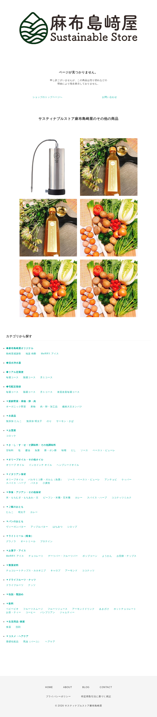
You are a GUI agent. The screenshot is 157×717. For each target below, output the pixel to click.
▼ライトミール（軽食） (20, 536)
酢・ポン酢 (50, 450)
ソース (84, 450)
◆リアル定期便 (15, 372)
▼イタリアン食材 (16, 474)
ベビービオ (12, 609)
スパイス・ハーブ (16, 483)
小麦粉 (46, 483)
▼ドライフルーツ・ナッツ (21, 579)
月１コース (46, 377)
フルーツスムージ (33, 609)
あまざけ (104, 609)
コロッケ (11, 435)
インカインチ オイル (40, 465)
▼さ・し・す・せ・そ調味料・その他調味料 (31, 445)
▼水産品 (11, 415)
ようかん (107, 556)
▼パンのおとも (15, 521)
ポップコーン (90, 556)
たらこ (10, 512)
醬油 (27, 450)
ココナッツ (88, 570)
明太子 (22, 512)
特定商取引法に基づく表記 (96, 696)
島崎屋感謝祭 (13, 353)
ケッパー (127, 479)
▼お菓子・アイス (16, 550)
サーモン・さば (65, 421)
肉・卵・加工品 (49, 406)
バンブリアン (47, 612)
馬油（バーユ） (32, 641)
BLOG (85, 687)
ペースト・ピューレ (104, 450)
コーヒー (31, 612)
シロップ (72, 526)
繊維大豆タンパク (72, 406)
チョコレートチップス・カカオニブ (26, 570)
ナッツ (32, 585)
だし (73, 450)
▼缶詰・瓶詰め (15, 594)
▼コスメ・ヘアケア (17, 636)
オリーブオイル (15, 479)
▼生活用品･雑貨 (15, 621)
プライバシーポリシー (58, 696)
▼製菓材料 (12, 565)
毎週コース (12, 377)
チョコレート (36, 556)
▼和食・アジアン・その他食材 (23, 492)
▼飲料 (10, 603)
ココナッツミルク (122, 497)
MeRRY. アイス (50, 353)
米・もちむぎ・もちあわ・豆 (22, 497)
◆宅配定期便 (13, 386)
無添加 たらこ (14, 421)
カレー (79, 497)
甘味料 (10, 450)
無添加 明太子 (34, 421)
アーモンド (71, 570)
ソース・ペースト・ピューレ (84, 479)
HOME (49, 687)
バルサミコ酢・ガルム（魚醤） (45, 479)
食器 (8, 627)
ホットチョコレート (125, 609)
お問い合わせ (109, 97)
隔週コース (29, 377)
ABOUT (67, 687)
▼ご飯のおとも (15, 506)
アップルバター (39, 526)
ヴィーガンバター (16, 526)
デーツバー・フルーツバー (63, 556)
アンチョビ (111, 479)
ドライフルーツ (15, 585)
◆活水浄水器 (13, 362)
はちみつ (58, 526)
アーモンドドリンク (83, 609)
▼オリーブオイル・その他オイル (24, 459)
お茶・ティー (13, 612)
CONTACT (106, 687)
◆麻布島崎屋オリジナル (20, 348)
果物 (33, 406)
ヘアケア (50, 641)
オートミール (28, 541)
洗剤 (18, 627)
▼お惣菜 (11, 430)
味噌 (63, 450)
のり (49, 421)
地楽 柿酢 (31, 353)
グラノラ (11, 541)
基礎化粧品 (12, 641)
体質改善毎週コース (68, 392)
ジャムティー (67, 612)
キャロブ (56, 570)
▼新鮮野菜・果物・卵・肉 (21, 401)
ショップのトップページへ (47, 97)
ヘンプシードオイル (68, 465)
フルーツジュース (58, 609)
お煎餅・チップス (127, 556)
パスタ (34, 483)
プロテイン (46, 541)
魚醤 (37, 450)
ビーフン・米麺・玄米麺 (56, 497)
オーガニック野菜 (16, 406)
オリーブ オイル (15, 465)
